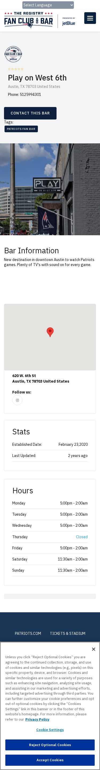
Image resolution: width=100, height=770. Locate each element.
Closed (82, 536)
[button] (50, 332)
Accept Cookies (50, 760)
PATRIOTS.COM (28, 633)
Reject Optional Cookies (50, 745)
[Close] (93, 649)
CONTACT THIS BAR (30, 113)
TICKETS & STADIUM (67, 633)
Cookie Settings (50, 730)
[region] (50, 706)
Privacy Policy (37, 719)
